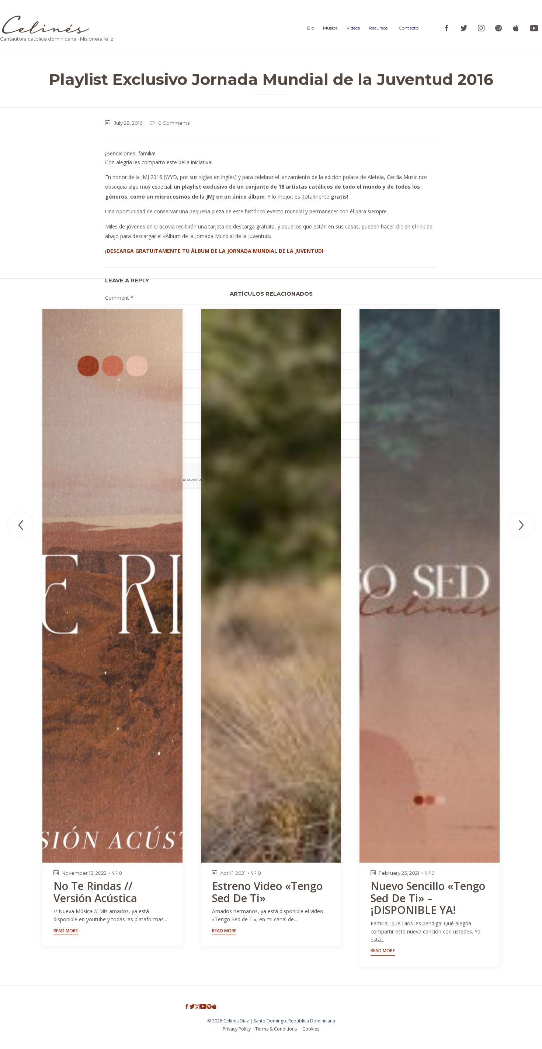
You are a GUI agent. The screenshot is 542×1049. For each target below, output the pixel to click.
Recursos (378, 28)
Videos (353, 28)
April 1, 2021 (233, 873)
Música (330, 28)
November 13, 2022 (84, 873)
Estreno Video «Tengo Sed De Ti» (267, 891)
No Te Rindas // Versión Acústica (95, 891)
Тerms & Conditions (276, 1029)
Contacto (408, 28)
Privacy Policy (237, 1029)
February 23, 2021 (399, 873)
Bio (310, 28)
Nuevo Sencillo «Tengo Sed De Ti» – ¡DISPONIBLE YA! (428, 897)
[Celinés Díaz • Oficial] (56, 24)
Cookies (310, 1029)
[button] (65, 931)
